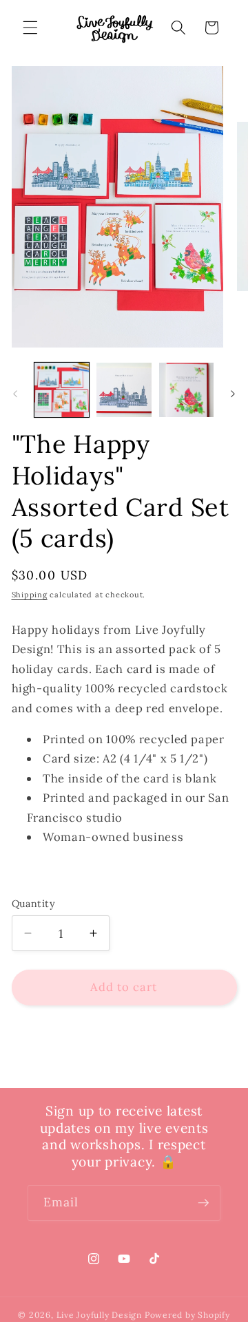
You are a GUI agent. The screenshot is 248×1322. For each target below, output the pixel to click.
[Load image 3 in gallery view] (186, 390)
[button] (30, 27)
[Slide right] (233, 394)
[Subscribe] (203, 1203)
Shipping (30, 594)
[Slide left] (15, 394)
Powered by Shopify (187, 1315)
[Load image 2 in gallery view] (124, 390)
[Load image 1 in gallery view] (62, 390)
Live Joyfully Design (99, 1315)
